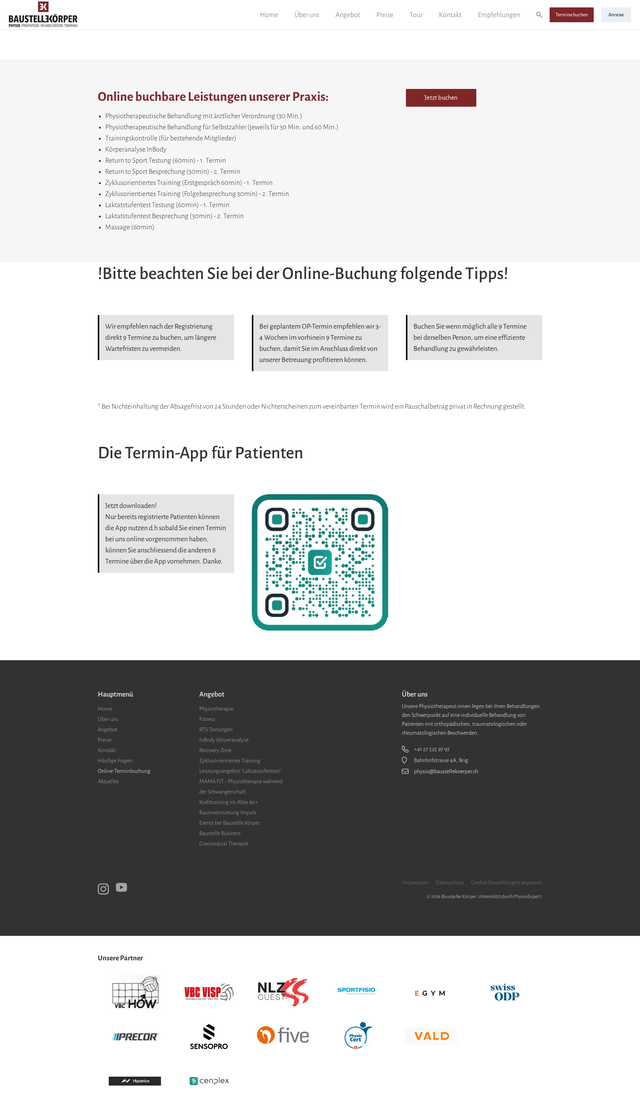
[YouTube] (121, 887)
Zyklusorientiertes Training (229, 761)
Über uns (306, 15)
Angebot (348, 15)
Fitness (207, 719)
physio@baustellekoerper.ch (446, 771)
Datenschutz (450, 882)
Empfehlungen (499, 15)
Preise (384, 15)
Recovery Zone (215, 750)
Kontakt (450, 15)
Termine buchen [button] (572, 14)
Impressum (416, 882)
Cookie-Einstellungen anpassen (506, 882)
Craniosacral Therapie (223, 844)
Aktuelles (108, 781)
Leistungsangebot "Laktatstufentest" (240, 771)
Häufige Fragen (115, 761)
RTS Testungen (216, 729)
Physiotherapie (216, 709)
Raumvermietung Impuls (227, 812)
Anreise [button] (616, 14)
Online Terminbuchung (124, 771)
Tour (416, 15)
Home (269, 15)
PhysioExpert (527, 896)
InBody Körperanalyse (224, 740)
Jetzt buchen (440, 97)
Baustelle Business (220, 833)
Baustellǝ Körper (458, 896)
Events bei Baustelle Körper (229, 823)
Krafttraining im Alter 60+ (228, 802)
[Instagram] (103, 889)
